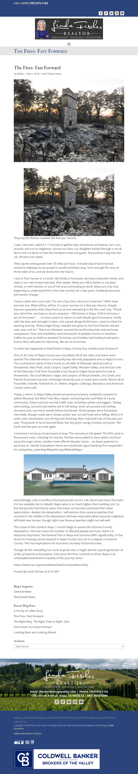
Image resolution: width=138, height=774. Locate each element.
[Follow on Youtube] (122, 13)
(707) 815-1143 (38, 3)
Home (17, 717)
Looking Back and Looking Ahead (35, 632)
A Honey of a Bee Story (28, 611)
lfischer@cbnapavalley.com (57, 691)
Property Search (88, 717)
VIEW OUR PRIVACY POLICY (28, 733)
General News (23, 591)
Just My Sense (107, 717)
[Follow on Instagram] (117, 13)
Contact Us (20, 721)
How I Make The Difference (61, 717)
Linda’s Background (33, 717)
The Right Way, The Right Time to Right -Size (41, 621)
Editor (20, 73)
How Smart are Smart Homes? (33, 627)
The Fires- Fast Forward (28, 616)
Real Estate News (51, 73)
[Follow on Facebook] (101, 13)
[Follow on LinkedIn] (111, 13)
